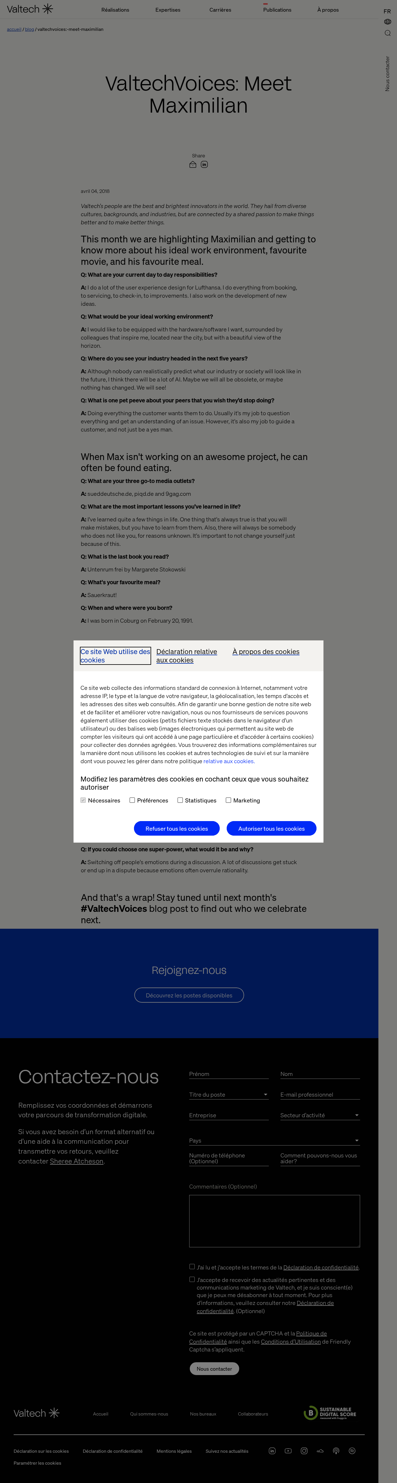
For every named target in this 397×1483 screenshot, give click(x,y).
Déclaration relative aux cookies (186, 655)
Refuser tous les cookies (177, 828)
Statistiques (201, 800)
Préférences (152, 800)
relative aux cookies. (229, 761)
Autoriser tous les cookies (271, 828)
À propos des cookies (266, 651)
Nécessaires (104, 800)
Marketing (246, 800)
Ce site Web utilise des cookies (115, 655)
